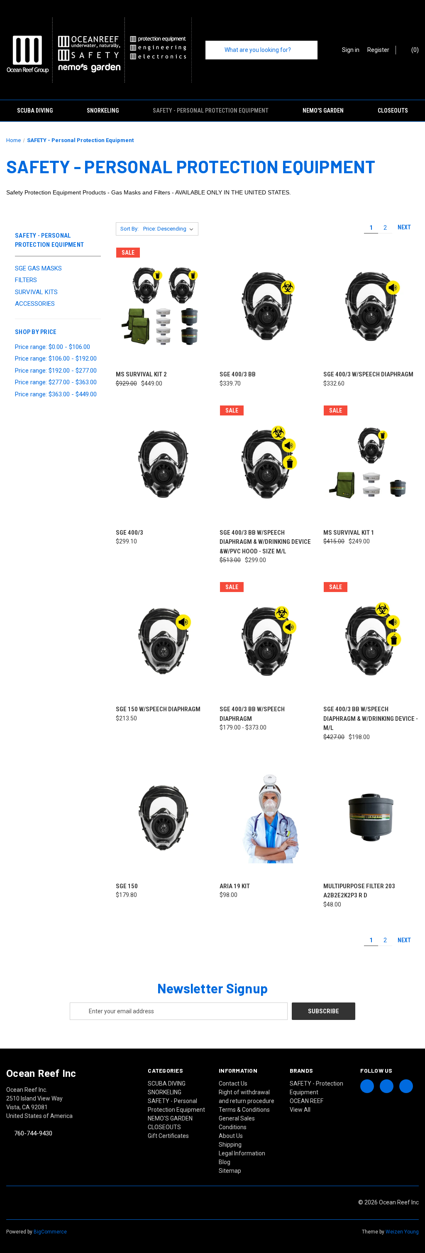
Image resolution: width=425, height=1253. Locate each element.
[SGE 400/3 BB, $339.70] (267, 306)
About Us (231, 1136)
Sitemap (230, 1170)
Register (378, 50)
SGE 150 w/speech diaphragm (158, 709)
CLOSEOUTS (393, 110)
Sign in (350, 50)
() (414, 50)
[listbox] (170, 229)
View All (300, 1109)
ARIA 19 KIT (235, 886)
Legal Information (242, 1153)
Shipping (230, 1144)
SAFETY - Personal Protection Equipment (211, 110)
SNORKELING (103, 110)
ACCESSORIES (35, 303)
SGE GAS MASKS (38, 268)
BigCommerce (50, 1232)
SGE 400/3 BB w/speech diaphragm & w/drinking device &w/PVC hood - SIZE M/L (265, 542)
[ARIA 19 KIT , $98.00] (267, 817)
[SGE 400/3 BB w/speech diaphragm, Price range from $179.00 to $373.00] (267, 640)
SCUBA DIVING (35, 110)
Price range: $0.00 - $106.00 (52, 347)
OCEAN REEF (306, 1101)
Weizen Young (402, 1232)
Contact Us (233, 1083)
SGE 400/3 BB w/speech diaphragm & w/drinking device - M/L (370, 718)
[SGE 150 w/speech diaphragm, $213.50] (163, 640)
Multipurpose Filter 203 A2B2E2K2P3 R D (359, 890)
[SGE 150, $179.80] (163, 817)
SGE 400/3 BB (238, 374)
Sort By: (129, 229)
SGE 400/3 (129, 532)
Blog (224, 1162)
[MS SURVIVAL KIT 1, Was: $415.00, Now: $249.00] (371, 464)
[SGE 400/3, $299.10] (163, 464)
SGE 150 (127, 886)
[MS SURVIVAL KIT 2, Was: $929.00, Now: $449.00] (163, 306)
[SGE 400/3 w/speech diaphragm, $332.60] (371, 306)
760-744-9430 (33, 1133)
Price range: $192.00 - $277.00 (56, 370)
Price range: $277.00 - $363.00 (56, 382)
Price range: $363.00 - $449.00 (56, 394)
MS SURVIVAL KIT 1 (348, 532)
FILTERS (26, 280)
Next (405, 227)
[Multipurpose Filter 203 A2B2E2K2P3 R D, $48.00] (371, 817)
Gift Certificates (168, 1136)
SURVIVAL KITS (36, 292)
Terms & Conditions (244, 1109)
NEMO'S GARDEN (323, 110)
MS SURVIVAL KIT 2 (141, 374)
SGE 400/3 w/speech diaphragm (368, 374)
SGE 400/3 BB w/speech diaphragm (252, 713)
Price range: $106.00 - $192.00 (56, 358)
